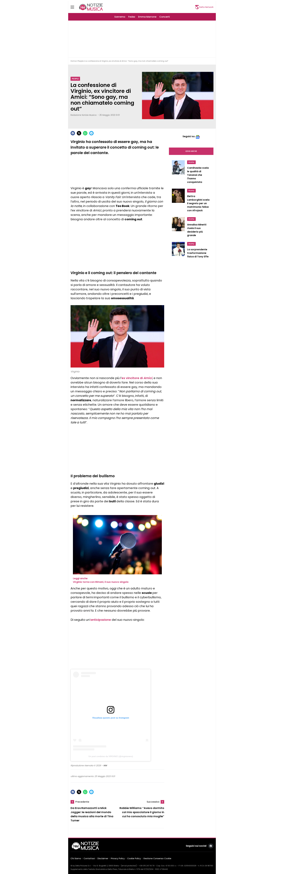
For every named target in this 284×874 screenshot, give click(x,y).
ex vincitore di (137, 378)
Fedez (131, 16)
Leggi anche (191, 151)
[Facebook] (73, 133)
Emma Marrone (147, 16)
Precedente (82, 801)
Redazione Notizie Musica (83, 115)
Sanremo (119, 16)
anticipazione (100, 620)
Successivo (153, 801)
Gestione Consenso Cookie (157, 858)
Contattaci (89, 858)
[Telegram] (91, 133)
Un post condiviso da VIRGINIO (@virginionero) (110, 756)
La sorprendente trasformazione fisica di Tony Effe (198, 253)
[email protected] (129, 865)
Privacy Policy (118, 858)
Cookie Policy (134, 858)
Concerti (164, 16)
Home (73, 61)
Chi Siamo (76, 858)
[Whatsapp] (85, 133)
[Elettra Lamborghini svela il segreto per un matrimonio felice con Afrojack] (178, 201)
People (80, 61)
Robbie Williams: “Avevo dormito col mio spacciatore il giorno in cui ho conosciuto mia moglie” (142, 812)
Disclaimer (102, 858)
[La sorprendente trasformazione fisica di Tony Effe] (178, 251)
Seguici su (189, 136)
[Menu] (74, 7)
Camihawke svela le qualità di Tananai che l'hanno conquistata (198, 175)
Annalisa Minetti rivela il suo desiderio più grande (196, 230)
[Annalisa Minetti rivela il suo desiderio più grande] (178, 227)
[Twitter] (79, 133)
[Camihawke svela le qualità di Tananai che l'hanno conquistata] (178, 172)
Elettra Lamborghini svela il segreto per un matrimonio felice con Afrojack (198, 203)
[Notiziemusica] (91, 7)
